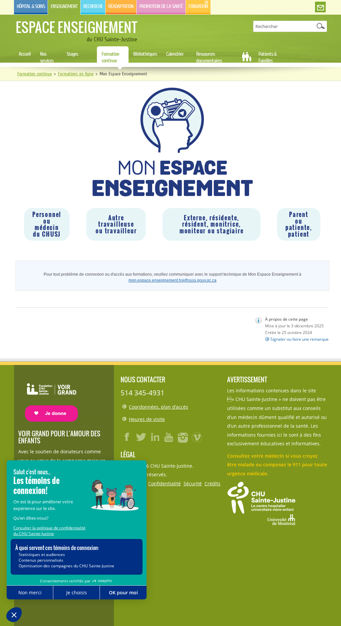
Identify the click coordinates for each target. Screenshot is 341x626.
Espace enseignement (76, 27)
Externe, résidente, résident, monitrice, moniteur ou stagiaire (211, 224)
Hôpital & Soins (31, 6)
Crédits (212, 483)
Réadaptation (121, 6)
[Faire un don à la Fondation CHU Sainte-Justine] (48, 396)
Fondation (198, 6)
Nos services (46, 57)
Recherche (93, 6)
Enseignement (64, 6)
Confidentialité (164, 483)
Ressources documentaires (209, 57)
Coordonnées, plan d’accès (158, 407)
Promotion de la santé (161, 6)
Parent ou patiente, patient (298, 224)
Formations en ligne (76, 74)
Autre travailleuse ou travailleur (116, 224)
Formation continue (110, 57)
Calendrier (174, 54)
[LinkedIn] (155, 437)
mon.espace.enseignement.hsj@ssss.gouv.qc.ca (172, 280)
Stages (72, 54)
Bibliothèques (145, 54)
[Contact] (320, 7)
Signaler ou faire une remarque (299, 339)
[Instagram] (183, 437)
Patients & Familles (267, 57)
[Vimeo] (197, 437)
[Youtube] (169, 437)
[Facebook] (127, 437)
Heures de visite (147, 419)
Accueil (25, 54)
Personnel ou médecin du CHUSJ (46, 224)
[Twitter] (141, 437)
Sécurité (192, 483)
